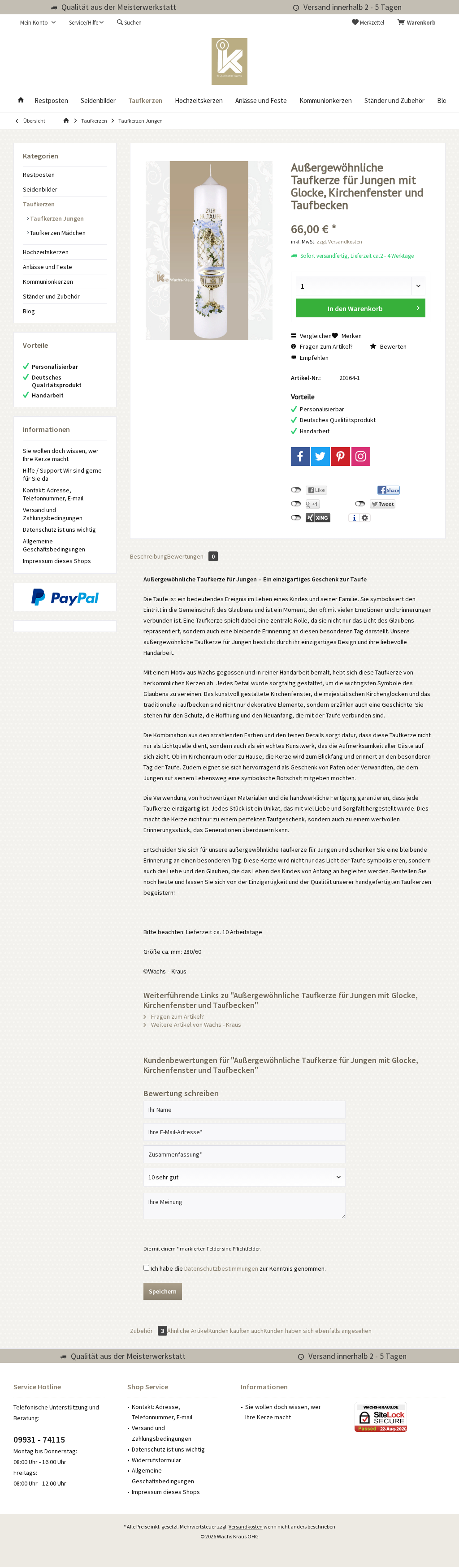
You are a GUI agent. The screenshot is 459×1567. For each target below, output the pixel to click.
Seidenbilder (40, 189)
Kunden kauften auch (236, 1331)
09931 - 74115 (39, 1439)
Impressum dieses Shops (57, 561)
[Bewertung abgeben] (360, 216)
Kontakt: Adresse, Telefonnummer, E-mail (53, 494)
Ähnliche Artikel (187, 1331)
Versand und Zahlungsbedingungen (52, 514)
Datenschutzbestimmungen (221, 1268)
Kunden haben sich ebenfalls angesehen (318, 1331)
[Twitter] (320, 456)
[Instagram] (360, 456)
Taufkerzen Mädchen (57, 233)
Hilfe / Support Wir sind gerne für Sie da (62, 474)
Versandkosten (246, 1526)
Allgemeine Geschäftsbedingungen (54, 545)
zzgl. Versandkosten (339, 241)
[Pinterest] (340, 456)
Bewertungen (191, 556)
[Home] (20, 101)
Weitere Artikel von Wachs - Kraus (195, 1024)
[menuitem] (418, 22)
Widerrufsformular (156, 1460)
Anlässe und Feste (47, 267)
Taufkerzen (39, 204)
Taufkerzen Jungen (56, 218)
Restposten (39, 175)
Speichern (163, 1291)
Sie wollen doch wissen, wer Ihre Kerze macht (61, 455)
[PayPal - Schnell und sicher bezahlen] (65, 597)
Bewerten (393, 346)
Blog (29, 311)
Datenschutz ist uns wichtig (59, 529)
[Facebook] (300, 456)
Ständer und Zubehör (51, 296)
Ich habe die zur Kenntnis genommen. (238, 1268)
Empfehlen (314, 358)
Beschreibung (148, 556)
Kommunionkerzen (48, 282)
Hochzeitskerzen (46, 252)
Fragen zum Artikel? (326, 346)
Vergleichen (315, 336)
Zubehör (147, 1331)
